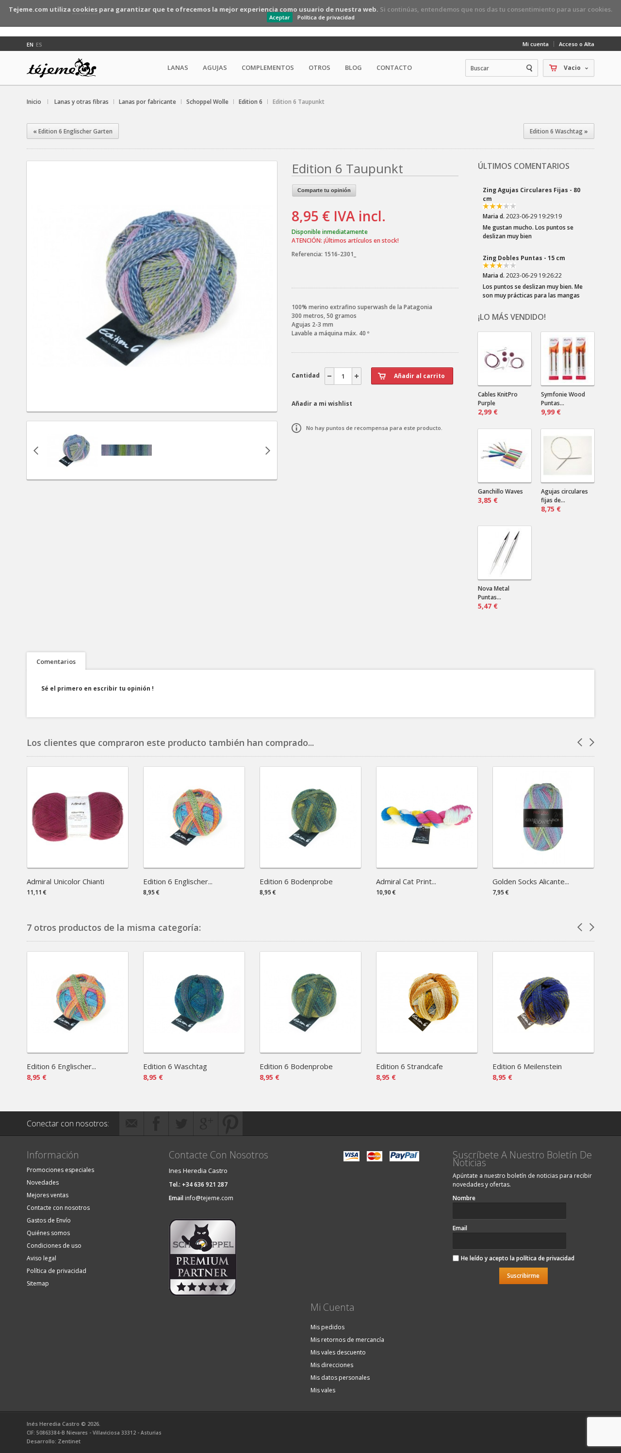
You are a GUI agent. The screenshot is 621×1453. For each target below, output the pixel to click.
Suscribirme (523, 1275)
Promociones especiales (60, 1170)
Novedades (43, 1182)
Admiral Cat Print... (406, 881)
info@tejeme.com (209, 1198)
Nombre (464, 1198)
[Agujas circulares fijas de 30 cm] (567, 455)
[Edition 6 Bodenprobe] (310, 864)
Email (460, 1228)
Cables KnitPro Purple (498, 403)
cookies (85, 9)
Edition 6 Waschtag (175, 1066)
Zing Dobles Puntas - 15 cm (524, 219)
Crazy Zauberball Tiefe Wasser (530, 287)
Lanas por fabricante (147, 102)
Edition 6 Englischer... (177, 881)
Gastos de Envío (49, 1220)
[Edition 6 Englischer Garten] (194, 864)
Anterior (36, 450)
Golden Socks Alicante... (530, 881)
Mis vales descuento (338, 1352)
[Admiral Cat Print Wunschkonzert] (427, 864)
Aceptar (279, 17)
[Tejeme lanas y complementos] (65, 68)
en (30, 44)
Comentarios (56, 661)
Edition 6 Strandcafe (409, 1066)
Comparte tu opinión (324, 190)
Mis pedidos (327, 1327)
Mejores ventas (47, 1195)
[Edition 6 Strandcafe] (427, 1049)
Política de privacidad (326, 17)
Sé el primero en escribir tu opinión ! (97, 688)
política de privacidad (545, 1258)
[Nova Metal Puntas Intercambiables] (504, 552)
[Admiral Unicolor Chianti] (78, 864)
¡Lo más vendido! (512, 317)
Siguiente (268, 450)
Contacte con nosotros (58, 1208)
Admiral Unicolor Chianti (65, 881)
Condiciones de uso (54, 1245)
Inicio (34, 102)
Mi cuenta (536, 44)
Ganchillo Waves (500, 496)
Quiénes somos (48, 1233)
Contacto (394, 67)
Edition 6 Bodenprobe (296, 881)
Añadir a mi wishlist (322, 403)
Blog (353, 67)
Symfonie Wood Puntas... (563, 403)
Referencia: (308, 254)
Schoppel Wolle (207, 102)
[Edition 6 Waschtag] (194, 1049)
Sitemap (38, 1283)
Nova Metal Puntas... (493, 597)
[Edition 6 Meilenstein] (543, 1049)
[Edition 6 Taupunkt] (152, 403)
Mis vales (322, 1390)
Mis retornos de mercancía (347, 1340)
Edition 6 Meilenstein (527, 1066)
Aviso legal (41, 1258)
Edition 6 (250, 102)
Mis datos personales (340, 1377)
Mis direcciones (331, 1365)
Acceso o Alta (576, 44)
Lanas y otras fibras (81, 102)
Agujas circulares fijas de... (564, 500)
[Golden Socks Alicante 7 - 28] (543, 864)
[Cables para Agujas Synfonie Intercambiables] (504, 358)
